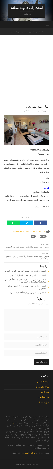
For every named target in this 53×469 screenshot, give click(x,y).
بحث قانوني (44, 392)
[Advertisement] (26, 74)
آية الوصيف (36, 111)
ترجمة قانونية (43, 397)
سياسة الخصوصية (28, 453)
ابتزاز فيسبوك (43, 402)
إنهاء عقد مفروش (37, 106)
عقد (33, 236)
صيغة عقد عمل (43, 382)
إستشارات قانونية (39, 231)
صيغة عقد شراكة (42, 387)
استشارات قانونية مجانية (26, 8)
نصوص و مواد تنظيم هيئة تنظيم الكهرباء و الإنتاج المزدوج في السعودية (27, 256)
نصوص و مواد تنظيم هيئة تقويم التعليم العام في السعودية (27, 246)
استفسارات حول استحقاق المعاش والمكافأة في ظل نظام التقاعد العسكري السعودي (25, 281)
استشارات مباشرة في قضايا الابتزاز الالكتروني (28, 275)
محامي (16, 423)
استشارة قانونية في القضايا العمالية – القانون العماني (25, 271)
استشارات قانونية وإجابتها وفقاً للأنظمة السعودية (27, 293)
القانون (42, 236)
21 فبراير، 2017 (44, 111)
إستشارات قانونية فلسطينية (22, 231)
